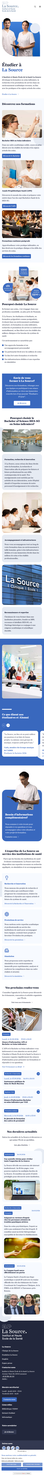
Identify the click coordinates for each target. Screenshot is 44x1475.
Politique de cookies (19, 1460)
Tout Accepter (22, 1469)
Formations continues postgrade (16, 241)
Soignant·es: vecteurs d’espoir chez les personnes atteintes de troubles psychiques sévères (17, 1220)
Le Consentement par (22, 1473)
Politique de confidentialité (8, 1460)
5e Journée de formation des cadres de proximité (14, 1119)
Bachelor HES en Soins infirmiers (16, 140)
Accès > (4, 1379)
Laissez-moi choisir (33, 1464)
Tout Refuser (11, 1464)
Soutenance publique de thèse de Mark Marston (14, 1082)
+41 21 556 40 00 (8, 1376)
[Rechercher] (35, 7)
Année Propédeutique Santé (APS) (17, 191)
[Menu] (40, 7)
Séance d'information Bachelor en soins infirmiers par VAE (17, 1101)
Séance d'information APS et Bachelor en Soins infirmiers (14, 1043)
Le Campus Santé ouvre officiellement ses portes (14, 1271)
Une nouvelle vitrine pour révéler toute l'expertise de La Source (18, 1160)
